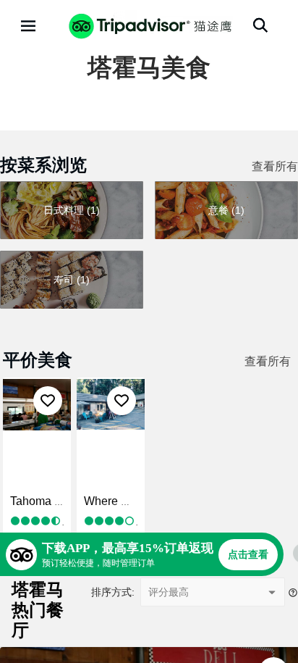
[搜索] (260, 25)
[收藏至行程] (47, 400)
